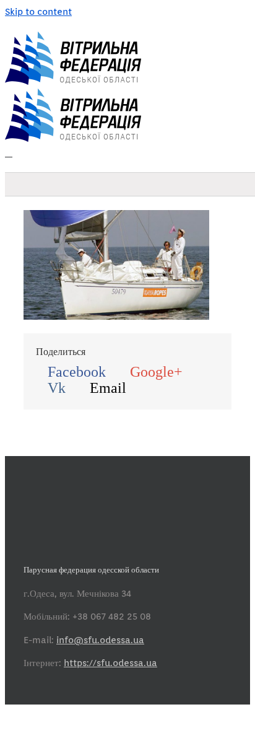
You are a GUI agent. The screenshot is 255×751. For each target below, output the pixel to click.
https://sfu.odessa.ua (110, 663)
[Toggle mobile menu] (8, 153)
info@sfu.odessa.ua (100, 640)
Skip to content (38, 11)
